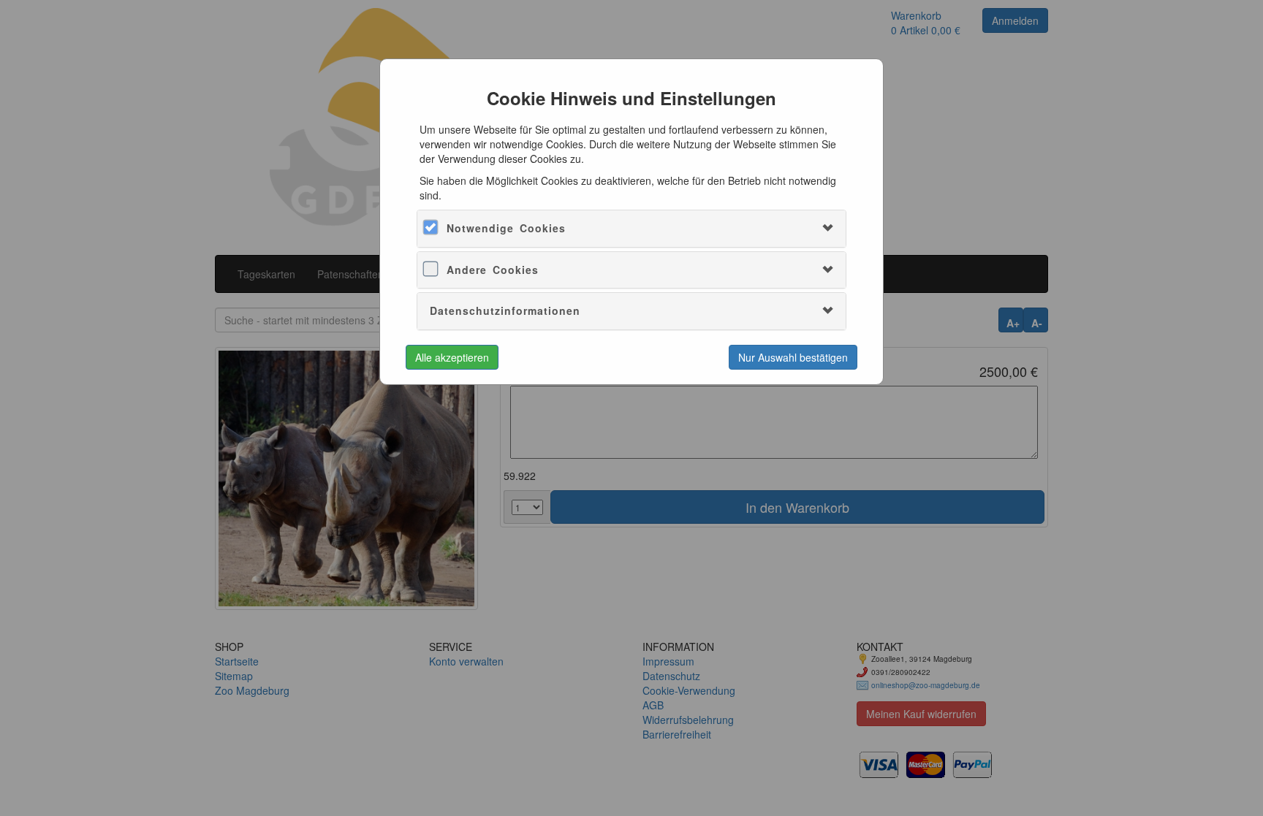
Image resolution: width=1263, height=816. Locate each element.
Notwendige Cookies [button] (506, 228)
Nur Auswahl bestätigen (793, 357)
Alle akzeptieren (452, 357)
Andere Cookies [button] (493, 269)
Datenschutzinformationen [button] (505, 310)
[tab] (631, 228)
